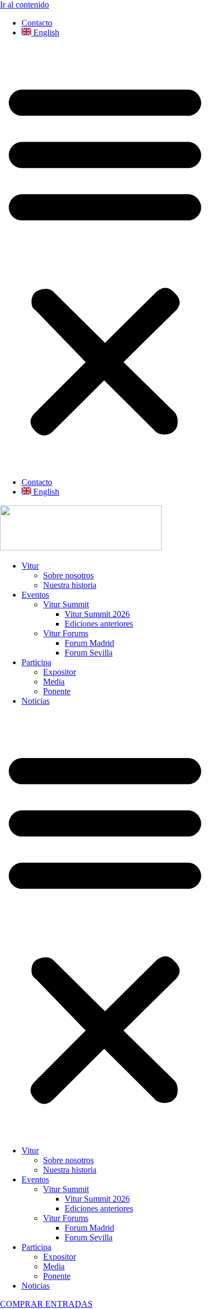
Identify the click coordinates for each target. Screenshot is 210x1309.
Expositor (59, 671)
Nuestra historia (69, 585)
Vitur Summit (66, 604)
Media (54, 681)
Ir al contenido (24, 4)
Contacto (37, 22)
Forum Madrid (89, 643)
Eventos (35, 594)
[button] (105, 257)
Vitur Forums (65, 633)
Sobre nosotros (68, 575)
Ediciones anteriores (99, 623)
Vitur (30, 565)
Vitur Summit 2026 (97, 614)
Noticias (36, 700)
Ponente (57, 691)
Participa (36, 662)
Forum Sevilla (89, 652)
